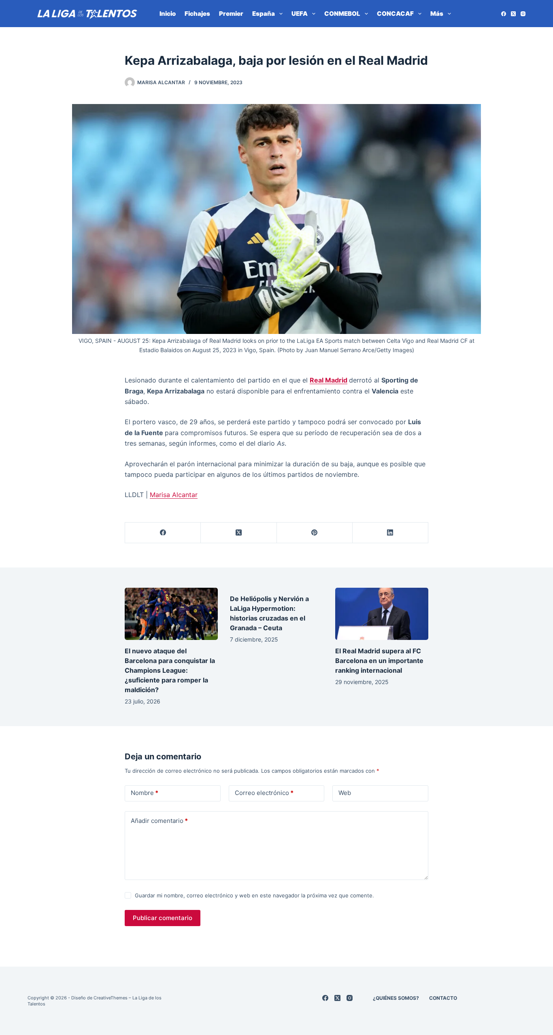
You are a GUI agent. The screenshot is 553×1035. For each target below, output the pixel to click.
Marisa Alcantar (174, 495)
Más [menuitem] (436, 13)
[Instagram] (523, 13)
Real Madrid (328, 380)
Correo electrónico (264, 793)
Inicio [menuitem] (168, 13)
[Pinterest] (315, 533)
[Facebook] (503, 13)
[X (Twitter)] (513, 13)
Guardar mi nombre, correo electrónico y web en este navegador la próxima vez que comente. (254, 895)
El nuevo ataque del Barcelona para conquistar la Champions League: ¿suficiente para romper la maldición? (170, 670)
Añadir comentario (159, 821)
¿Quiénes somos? (396, 998)
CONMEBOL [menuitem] (342, 13)
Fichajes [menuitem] (197, 13)
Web (344, 793)
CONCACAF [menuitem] (395, 13)
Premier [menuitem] (231, 13)
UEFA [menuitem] (299, 13)
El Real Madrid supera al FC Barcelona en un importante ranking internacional (379, 660)
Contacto (443, 998)
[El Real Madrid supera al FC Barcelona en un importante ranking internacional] (381, 614)
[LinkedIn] (390, 533)
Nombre (144, 793)
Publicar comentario (162, 918)
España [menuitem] (263, 13)
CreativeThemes (111, 998)
